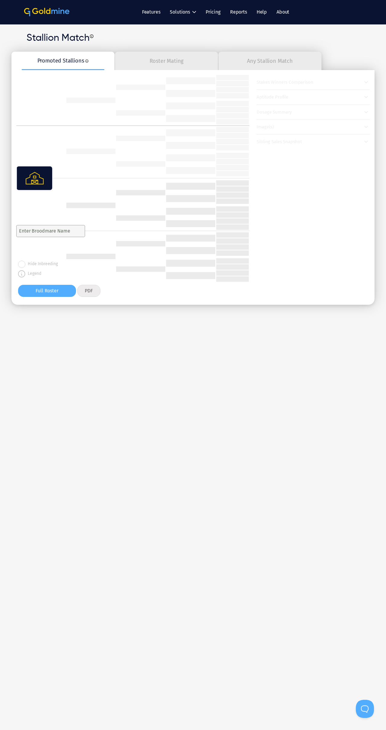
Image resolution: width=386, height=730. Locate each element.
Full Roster (47, 291)
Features (151, 12)
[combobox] (45, 230)
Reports (238, 12)
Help (262, 12)
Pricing (213, 12)
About (283, 12)
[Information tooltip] (92, 36)
